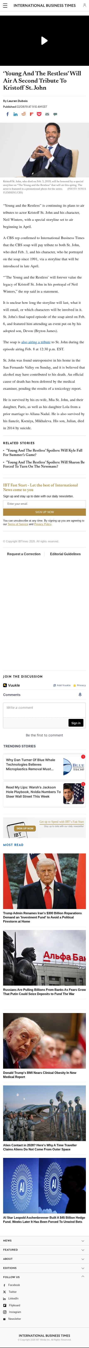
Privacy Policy (42, 524)
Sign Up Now (25, 828)
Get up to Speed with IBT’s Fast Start (62, 821)
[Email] (47, 114)
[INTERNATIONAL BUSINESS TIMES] (45, 6)
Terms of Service (18, 524)
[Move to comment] (55, 114)
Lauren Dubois (17, 101)
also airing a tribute (36, 341)
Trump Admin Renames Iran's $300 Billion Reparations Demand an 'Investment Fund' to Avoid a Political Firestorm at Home (42, 917)
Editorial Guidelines (65, 554)
